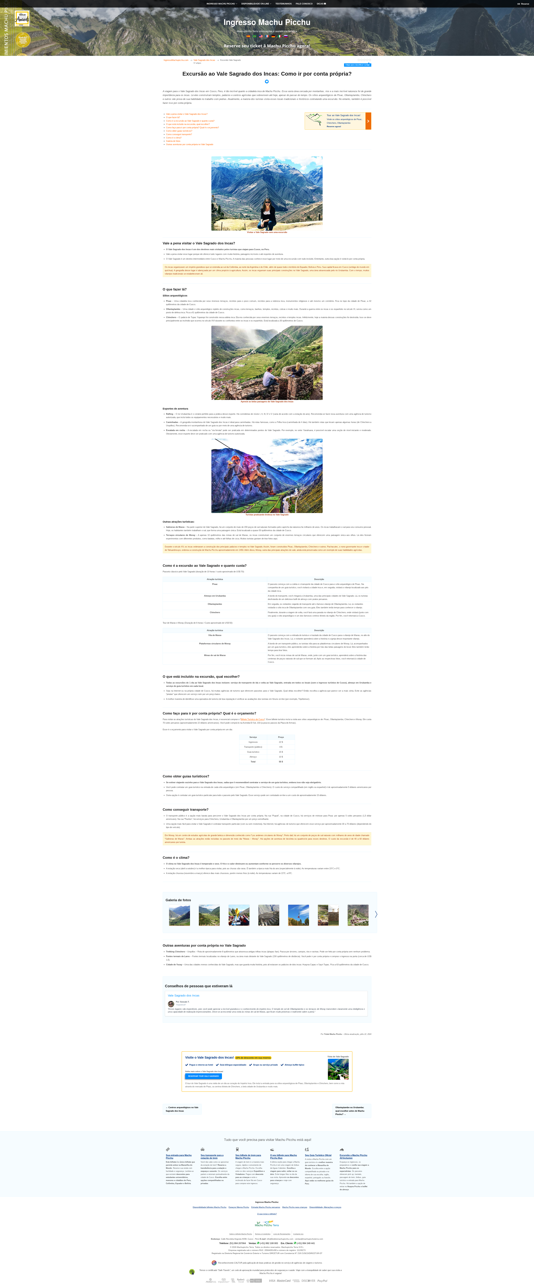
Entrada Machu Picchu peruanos (265, 1207)
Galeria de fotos (173, 141)
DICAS (320, 4)
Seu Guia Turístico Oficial (318, 1155)
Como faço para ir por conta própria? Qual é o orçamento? (192, 127)
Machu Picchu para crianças (294, 1207)
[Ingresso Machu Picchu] (255, 37)
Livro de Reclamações (281, 1234)
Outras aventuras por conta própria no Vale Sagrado (189, 144)
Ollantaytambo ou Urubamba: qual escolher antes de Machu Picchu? (349, 1110)
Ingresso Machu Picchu (267, 21)
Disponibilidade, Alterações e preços (325, 1207)
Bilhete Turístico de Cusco (252, 719)
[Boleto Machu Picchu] (249, 37)
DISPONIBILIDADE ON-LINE (255, 4)
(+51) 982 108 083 (269, 1243)
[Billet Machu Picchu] (267, 37)
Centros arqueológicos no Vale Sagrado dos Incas (182, 1109)
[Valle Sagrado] (328, 915)
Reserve (525, 4)
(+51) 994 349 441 (306, 1243)
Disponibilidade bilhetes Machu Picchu (209, 1207)
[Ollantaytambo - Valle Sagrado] (268, 915)
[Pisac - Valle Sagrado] (179, 915)
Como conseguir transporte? (179, 134)
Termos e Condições (262, 1234)
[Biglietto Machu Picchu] (280, 37)
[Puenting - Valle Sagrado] (298, 915)
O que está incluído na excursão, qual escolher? (188, 124)
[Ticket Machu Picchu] (261, 37)
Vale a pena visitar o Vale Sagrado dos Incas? (186, 114)
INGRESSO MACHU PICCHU (221, 4)
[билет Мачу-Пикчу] (286, 37)
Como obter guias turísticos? (179, 131)
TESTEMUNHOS (283, 4)
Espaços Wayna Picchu (239, 1207)
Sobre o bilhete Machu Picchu (240, 1234)
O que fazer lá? (173, 117)
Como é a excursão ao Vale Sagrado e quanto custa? (190, 121)
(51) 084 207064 (238, 1243)
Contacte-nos (298, 1234)
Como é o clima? (173, 137)
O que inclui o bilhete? (267, 1214)
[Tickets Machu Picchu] (274, 37)
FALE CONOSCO (304, 4)
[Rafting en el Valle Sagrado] (239, 915)
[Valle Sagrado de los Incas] (209, 915)
